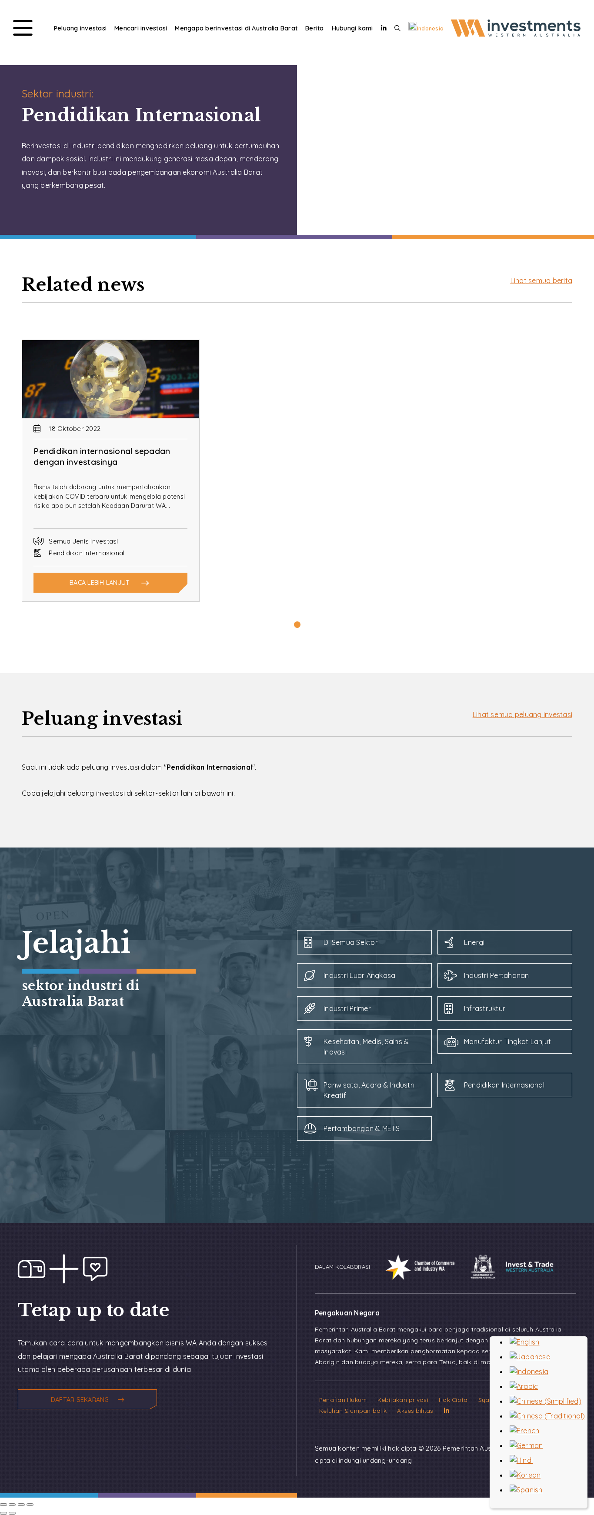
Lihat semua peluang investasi (522, 714)
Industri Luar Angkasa (359, 975)
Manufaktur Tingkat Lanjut (507, 1041)
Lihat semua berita (542, 280)
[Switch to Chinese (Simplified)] (545, 1401)
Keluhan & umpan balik (353, 1410)
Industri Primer (347, 1008)
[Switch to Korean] (525, 1475)
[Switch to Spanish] (526, 1489)
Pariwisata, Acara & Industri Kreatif (369, 1090)
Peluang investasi (80, 28)
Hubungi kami (352, 28)
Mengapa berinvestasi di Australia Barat (236, 28)
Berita (314, 28)
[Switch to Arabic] (524, 1386)
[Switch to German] (526, 1445)
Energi (474, 942)
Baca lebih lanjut (100, 583)
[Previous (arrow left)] (3, 1513)
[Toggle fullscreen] (21, 1504)
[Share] (12, 1504)
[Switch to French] (524, 1430)
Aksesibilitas (415, 1410)
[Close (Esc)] (3, 1504)
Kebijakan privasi (402, 1399)
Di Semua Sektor (351, 942)
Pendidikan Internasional (504, 1085)
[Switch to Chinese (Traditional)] (547, 1415)
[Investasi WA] (516, 36)
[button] (297, 624)
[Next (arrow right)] (12, 1513)
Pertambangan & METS (362, 1128)
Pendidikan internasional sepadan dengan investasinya (101, 456)
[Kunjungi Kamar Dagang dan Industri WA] (413, 1266)
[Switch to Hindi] (521, 1460)
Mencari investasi (140, 28)
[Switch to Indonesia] (529, 1371)
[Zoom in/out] (30, 1504)
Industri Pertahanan (496, 975)
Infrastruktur (484, 1008)
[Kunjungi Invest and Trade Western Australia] (505, 1266)
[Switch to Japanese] (529, 1356)
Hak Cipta (453, 1399)
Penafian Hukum (343, 1399)
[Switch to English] (524, 1341)
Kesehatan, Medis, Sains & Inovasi (366, 1046)
